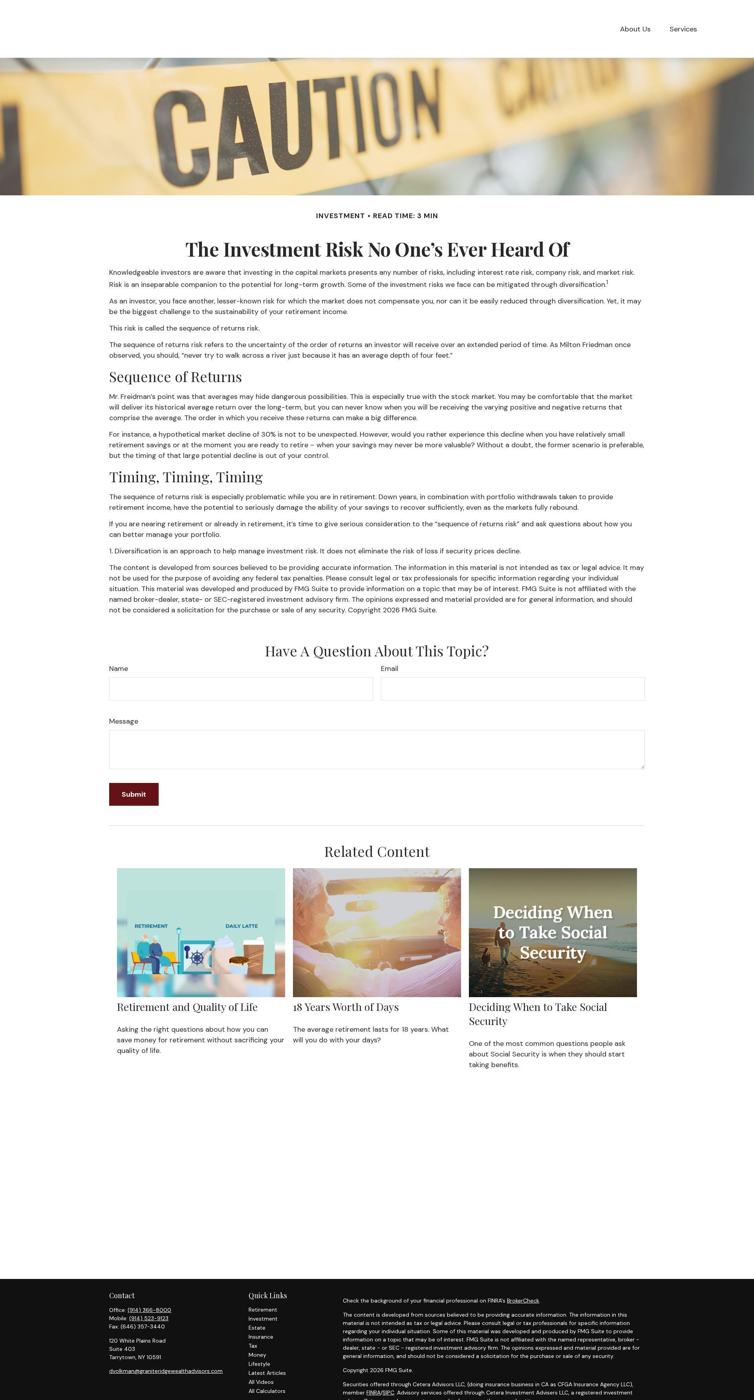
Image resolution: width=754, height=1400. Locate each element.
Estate (257, 1327)
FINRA (373, 1392)
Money (257, 1354)
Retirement (263, 1309)
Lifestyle (259, 1363)
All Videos (261, 1381)
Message (123, 721)
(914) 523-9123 (148, 1318)
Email (389, 668)
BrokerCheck (523, 1300)
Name (118, 668)
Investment (263, 1318)
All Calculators (267, 1390)
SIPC (388, 1392)
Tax (253, 1345)
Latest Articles (267, 1372)
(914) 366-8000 (149, 1310)
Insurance (261, 1336)
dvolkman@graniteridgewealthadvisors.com (166, 1370)
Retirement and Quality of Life (187, 1006)
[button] (635, 28)
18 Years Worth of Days (346, 1006)
